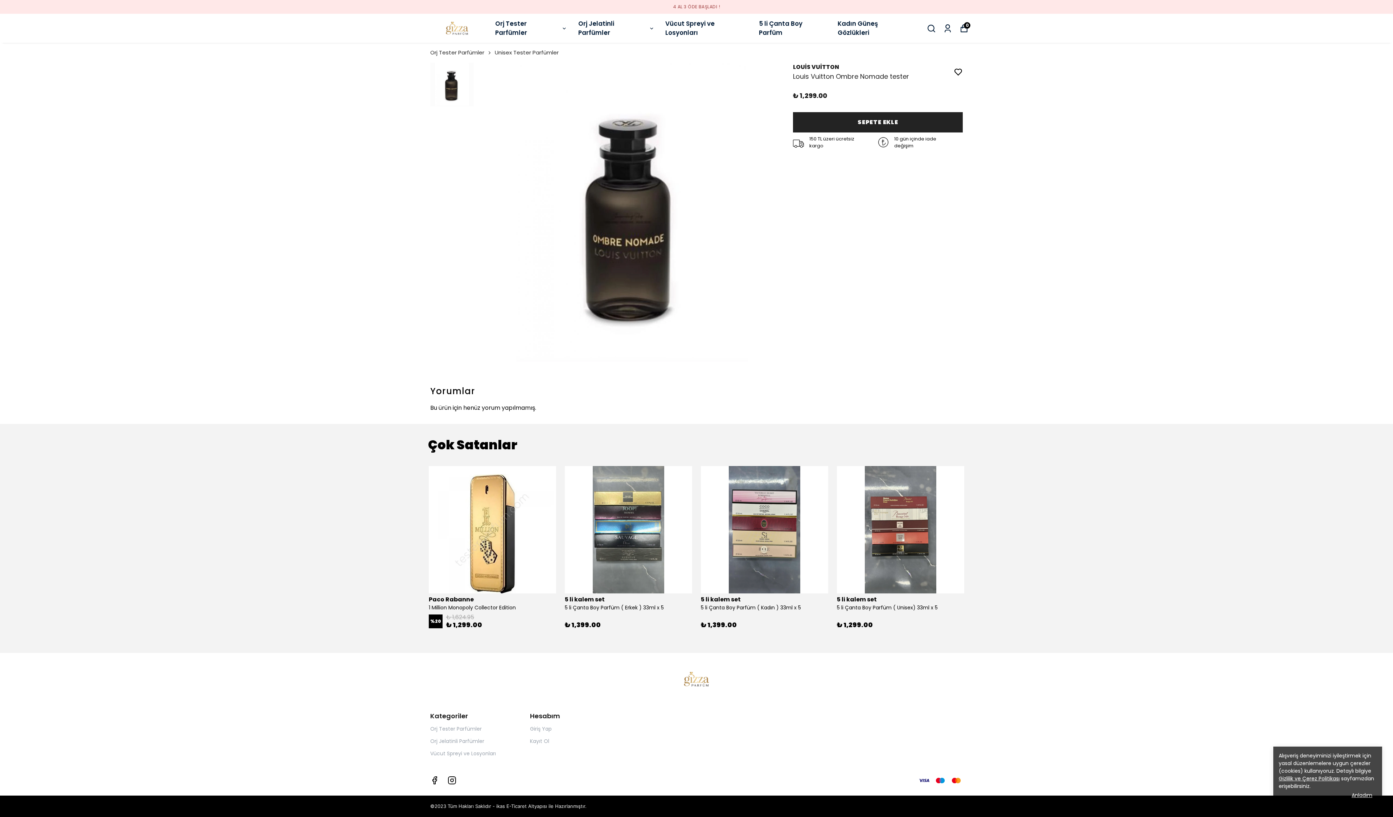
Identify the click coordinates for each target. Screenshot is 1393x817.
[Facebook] (434, 780)
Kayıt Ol (539, 741)
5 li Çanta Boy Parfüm (780, 28)
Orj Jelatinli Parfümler (596, 28)
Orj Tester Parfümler (511, 28)
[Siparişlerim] (947, 28)
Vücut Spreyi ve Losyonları (690, 28)
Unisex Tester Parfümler (527, 52)
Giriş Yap (541, 728)
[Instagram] (452, 780)
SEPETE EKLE (878, 122)
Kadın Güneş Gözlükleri (858, 28)
